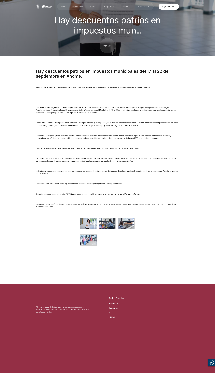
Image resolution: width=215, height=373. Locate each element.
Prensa (92, 6)
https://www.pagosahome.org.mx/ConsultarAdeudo (113, 125)
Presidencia (77, 6)
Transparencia (108, 6)
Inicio (63, 6)
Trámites (125, 6)
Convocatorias (142, 6)
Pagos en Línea (169, 6)
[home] (44, 6)
